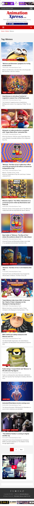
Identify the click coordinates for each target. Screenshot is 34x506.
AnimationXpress (24, 494)
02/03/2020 (5, 405)
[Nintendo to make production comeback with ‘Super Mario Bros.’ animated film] (17, 118)
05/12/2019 (5, 437)
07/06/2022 (5, 239)
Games (4, 92)
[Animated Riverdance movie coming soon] (17, 391)
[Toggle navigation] (3, 27)
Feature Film (13, 126)
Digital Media (13, 196)
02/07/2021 (5, 306)
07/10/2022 (5, 134)
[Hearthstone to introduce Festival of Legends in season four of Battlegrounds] (17, 84)
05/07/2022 (5, 170)
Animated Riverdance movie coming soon (16, 403)
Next (21, 449)
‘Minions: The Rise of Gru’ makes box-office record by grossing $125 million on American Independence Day (17, 166)
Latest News (13, 59)
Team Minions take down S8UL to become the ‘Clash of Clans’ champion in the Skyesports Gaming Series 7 (16, 302)
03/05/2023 (5, 100)
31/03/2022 (5, 271)
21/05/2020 (5, 372)
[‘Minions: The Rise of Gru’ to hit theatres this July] (17, 256)
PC (13, 92)
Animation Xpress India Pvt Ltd (22, 496)
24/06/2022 (5, 206)
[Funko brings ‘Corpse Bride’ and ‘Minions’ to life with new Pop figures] (17, 357)
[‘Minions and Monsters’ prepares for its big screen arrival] (17, 51)
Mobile (9, 92)
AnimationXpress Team (15, 67)
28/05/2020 (5, 338)
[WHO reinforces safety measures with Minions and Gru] (17, 323)
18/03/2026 (5, 67)
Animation (5, 59)
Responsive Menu (31, 8)
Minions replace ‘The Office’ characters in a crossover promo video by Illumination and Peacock (16, 202)
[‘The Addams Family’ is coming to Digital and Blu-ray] (17, 422)
